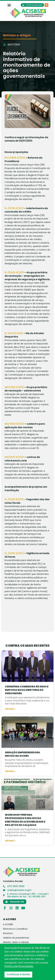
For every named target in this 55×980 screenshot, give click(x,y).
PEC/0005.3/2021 (15, 157)
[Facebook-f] (4, 908)
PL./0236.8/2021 (14, 499)
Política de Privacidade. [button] (18, 966)
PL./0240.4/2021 (14, 272)
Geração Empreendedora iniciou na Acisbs (22, 754)
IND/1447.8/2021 (14, 457)
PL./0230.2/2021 (14, 553)
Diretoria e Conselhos (15, 929)
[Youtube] (23, 908)
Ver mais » (10, 709)
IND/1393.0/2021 (14, 387)
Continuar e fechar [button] (18, 974)
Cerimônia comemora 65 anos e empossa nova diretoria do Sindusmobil (26, 690)
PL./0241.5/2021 (14, 333)
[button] (9, 5)
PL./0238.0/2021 (14, 208)
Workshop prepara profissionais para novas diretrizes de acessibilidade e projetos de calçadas (25, 820)
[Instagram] (11, 908)
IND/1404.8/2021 (15, 424)
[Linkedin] (17, 908)
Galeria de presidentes (16, 938)
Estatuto (8, 933)
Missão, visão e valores (16, 942)
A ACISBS (8, 924)
